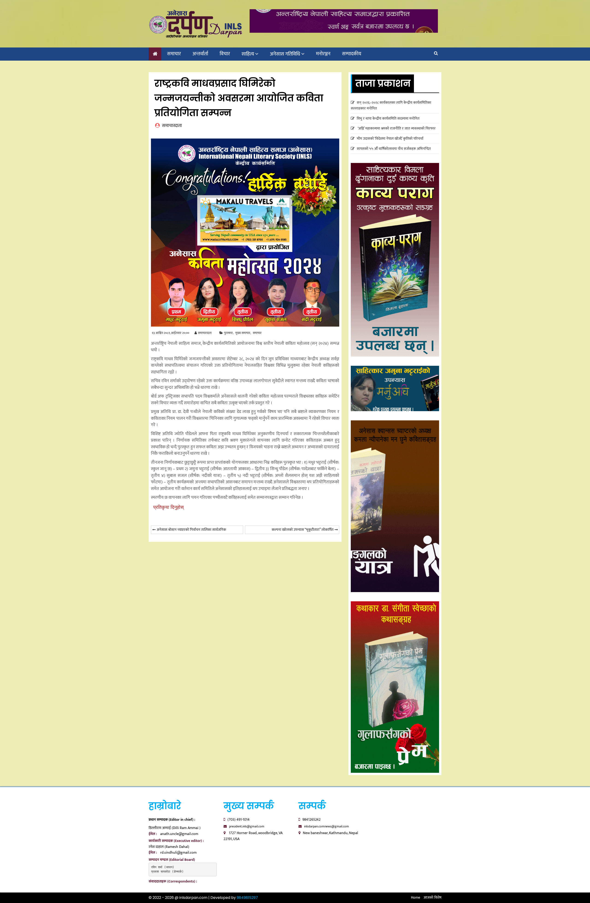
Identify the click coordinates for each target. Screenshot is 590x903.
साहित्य (248, 54)
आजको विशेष (432, 897)
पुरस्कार (228, 333)
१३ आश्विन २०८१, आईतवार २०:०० (170, 333)
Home (415, 897)
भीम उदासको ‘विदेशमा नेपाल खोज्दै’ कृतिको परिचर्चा (390, 139)
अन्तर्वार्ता (200, 54)
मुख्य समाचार (242, 333)
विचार (225, 54)
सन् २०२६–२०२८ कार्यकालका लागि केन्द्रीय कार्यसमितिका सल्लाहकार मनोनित (391, 106)
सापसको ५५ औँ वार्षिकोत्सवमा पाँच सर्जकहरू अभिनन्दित (394, 149)
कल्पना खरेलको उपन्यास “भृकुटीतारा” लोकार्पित (302, 530)
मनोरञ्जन (323, 54)
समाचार (174, 54)
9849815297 (247, 897)
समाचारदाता (205, 333)
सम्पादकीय (351, 54)
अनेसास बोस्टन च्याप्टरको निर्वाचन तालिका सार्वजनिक (191, 530)
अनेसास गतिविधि (285, 54)
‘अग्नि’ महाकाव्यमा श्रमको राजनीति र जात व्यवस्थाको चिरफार (396, 128)
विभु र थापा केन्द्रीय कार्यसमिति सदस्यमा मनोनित (388, 118)
